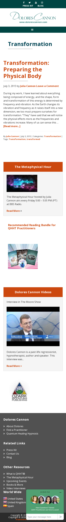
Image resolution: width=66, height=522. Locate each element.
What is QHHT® (15, 473)
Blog (40, 5)
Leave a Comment (47, 86)
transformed (33, 139)
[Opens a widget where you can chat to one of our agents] (45, 504)
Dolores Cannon (33, 17)
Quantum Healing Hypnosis (22, 433)
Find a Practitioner (16, 430)
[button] (33, 29)
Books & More (14, 484)
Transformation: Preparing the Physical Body (26, 69)
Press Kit (28, 5)
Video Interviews (15, 488)
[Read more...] (11, 126)
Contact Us (12, 453)
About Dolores (14, 426)
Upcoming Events (16, 481)
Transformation (52, 136)
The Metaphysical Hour (19, 477)
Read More (13, 211)
